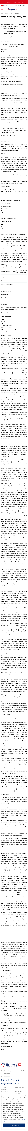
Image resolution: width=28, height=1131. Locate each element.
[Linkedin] (14, 1080)
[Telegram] (4, 1080)
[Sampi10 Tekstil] (14, 9)
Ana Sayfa (3, 13)
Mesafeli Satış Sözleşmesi (18, 1092)
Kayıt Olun (24, 5)
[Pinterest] (11, 1080)
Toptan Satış (4, 1091)
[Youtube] (19, 1080)
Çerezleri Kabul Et (14, 1125)
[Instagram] (9, 1080)
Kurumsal (3, 1094)
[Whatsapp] (16, 1080)
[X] (6, 1080)
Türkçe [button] (5, 5)
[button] (2, 9)
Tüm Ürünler (4, 1089)
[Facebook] (1, 1080)
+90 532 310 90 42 (7, 1074)
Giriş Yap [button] (17, 5)
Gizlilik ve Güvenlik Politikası (19, 1088)
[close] (25, 1095)
